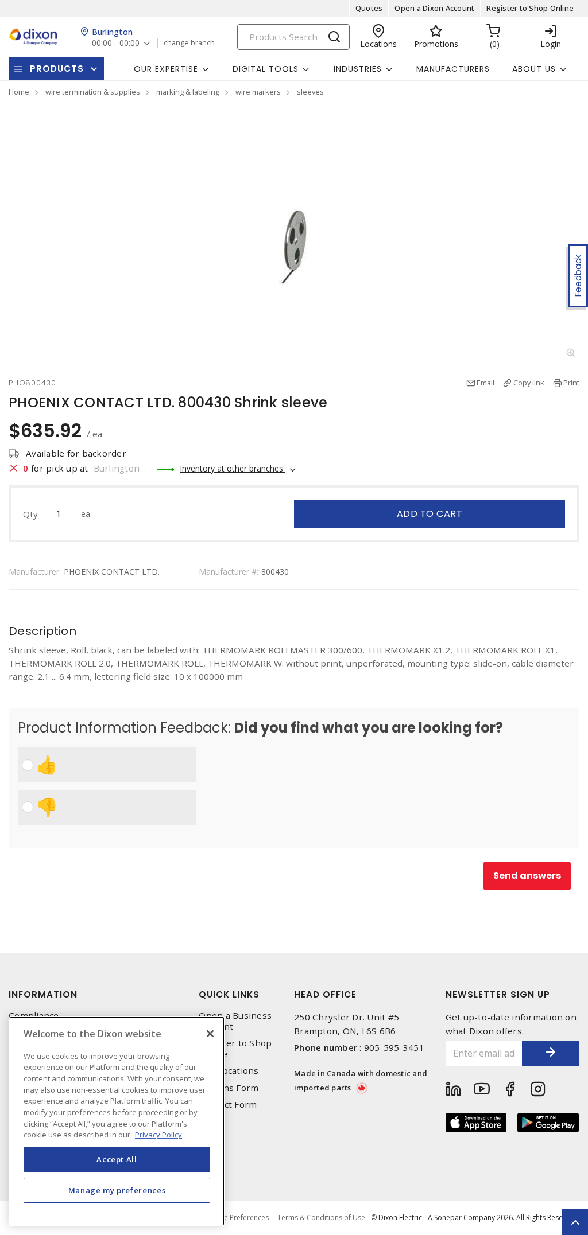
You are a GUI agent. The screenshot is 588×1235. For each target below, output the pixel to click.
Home (19, 92)
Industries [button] (358, 69)
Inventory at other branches (232, 468)
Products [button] (57, 69)
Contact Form (228, 1104)
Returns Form (228, 1087)
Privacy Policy (158, 1134)
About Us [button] (534, 69)
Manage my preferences (117, 1190)
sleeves (310, 92)
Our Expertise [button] (166, 69)
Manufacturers (453, 69)
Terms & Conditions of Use (321, 1217)
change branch (189, 43)
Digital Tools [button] (266, 69)
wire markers (258, 92)
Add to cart (430, 513)
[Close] (210, 1033)
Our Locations (228, 1070)
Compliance (34, 1015)
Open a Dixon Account (434, 8)
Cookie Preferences (237, 1217)
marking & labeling (187, 92)
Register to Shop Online (530, 8)
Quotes (369, 8)
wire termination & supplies (92, 92)
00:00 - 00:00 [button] (116, 43)
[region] (117, 1121)
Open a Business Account (235, 1021)
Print (571, 382)
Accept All (116, 1159)
